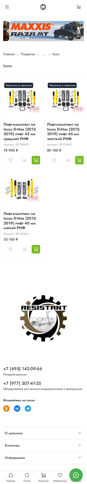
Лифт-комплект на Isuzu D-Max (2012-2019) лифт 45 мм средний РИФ (20, 132)
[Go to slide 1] (21, 38)
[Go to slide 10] (48, 38)
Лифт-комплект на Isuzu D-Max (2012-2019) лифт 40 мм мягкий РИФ (20, 221)
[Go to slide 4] (30, 38)
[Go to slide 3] (27, 38)
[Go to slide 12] (53, 38)
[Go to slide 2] (24, 38)
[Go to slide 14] (59, 38)
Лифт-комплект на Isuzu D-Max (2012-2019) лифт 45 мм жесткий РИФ (63, 132)
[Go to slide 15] (62, 38)
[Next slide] (78, 31)
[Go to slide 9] (45, 38)
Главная (9, 54)
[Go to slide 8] (42, 38)
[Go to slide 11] (51, 38)
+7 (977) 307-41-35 (22, 383)
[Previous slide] (9, 31)
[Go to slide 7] (39, 38)
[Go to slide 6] (36, 38)
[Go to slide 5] (33, 38)
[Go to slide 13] (56, 38)
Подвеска (28, 54)
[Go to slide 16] (65, 38)
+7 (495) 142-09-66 (22, 369)
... (43, 54)
